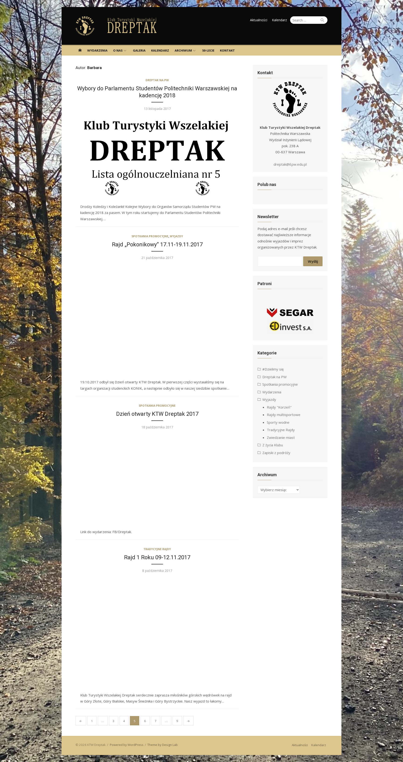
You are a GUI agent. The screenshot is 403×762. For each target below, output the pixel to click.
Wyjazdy (176, 236)
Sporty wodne (278, 422)
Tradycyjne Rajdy (157, 549)
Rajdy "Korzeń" (279, 407)
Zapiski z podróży (276, 452)
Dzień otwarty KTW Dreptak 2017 (157, 414)
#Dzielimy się (273, 369)
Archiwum (183, 50)
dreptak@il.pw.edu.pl (290, 164)
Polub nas (266, 184)
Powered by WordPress (126, 745)
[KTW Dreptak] (80, 50)
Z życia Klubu (272, 445)
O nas (118, 50)
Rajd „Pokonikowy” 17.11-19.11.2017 (157, 244)
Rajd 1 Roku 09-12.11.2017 (157, 557)
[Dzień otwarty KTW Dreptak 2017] (157, 479)
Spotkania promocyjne (150, 236)
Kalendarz (279, 20)
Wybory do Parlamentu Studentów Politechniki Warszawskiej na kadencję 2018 (157, 92)
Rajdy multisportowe (283, 414)
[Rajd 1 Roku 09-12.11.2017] (157, 632)
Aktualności (258, 20)
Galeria (139, 50)
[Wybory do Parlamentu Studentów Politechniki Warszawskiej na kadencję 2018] (157, 157)
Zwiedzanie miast (281, 437)
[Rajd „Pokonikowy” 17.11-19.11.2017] (157, 319)
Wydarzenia (97, 50)
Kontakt (227, 50)
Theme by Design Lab (162, 745)
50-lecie (208, 50)
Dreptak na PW (157, 80)
